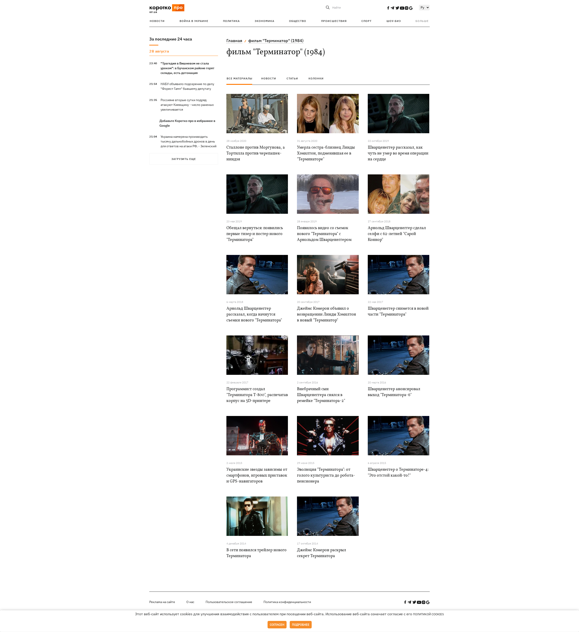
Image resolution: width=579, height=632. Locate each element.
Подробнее (300, 625)
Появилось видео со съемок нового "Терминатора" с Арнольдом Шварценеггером (324, 234)
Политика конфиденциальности (287, 602)
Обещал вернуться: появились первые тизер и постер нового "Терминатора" (254, 234)
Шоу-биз (394, 21)
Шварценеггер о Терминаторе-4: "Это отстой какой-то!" (398, 472)
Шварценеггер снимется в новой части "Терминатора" (398, 311)
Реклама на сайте (162, 602)
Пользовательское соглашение (229, 602)
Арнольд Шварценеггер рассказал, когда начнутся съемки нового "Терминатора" (254, 314)
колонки (316, 78)
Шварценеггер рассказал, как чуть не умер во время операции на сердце (398, 153)
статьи (292, 78)
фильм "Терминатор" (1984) (276, 40)
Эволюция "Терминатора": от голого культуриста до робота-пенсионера (326, 475)
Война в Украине (194, 21)
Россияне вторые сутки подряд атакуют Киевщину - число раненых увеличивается (187, 105)
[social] (388, 8)
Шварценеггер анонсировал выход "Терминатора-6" (394, 392)
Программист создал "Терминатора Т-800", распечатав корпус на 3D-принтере (257, 395)
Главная (234, 40)
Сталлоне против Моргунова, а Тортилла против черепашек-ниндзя (255, 153)
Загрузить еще (183, 159)
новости (268, 78)
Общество (297, 21)
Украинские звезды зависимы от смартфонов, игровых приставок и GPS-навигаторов (256, 475)
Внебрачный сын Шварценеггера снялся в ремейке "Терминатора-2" (321, 395)
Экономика (264, 21)
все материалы (239, 78)
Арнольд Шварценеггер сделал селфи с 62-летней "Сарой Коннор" (397, 234)
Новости (157, 21)
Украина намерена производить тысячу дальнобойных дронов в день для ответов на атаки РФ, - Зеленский (188, 141)
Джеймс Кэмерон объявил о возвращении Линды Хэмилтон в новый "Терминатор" (326, 314)
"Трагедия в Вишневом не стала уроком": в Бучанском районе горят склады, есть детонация (187, 68)
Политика (231, 21)
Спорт (366, 21)
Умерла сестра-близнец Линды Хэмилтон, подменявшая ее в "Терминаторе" (326, 153)
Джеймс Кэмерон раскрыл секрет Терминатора (321, 553)
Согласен (277, 625)
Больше (422, 21)
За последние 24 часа (170, 39)
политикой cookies (428, 614)
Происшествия (334, 21)
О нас (190, 602)
